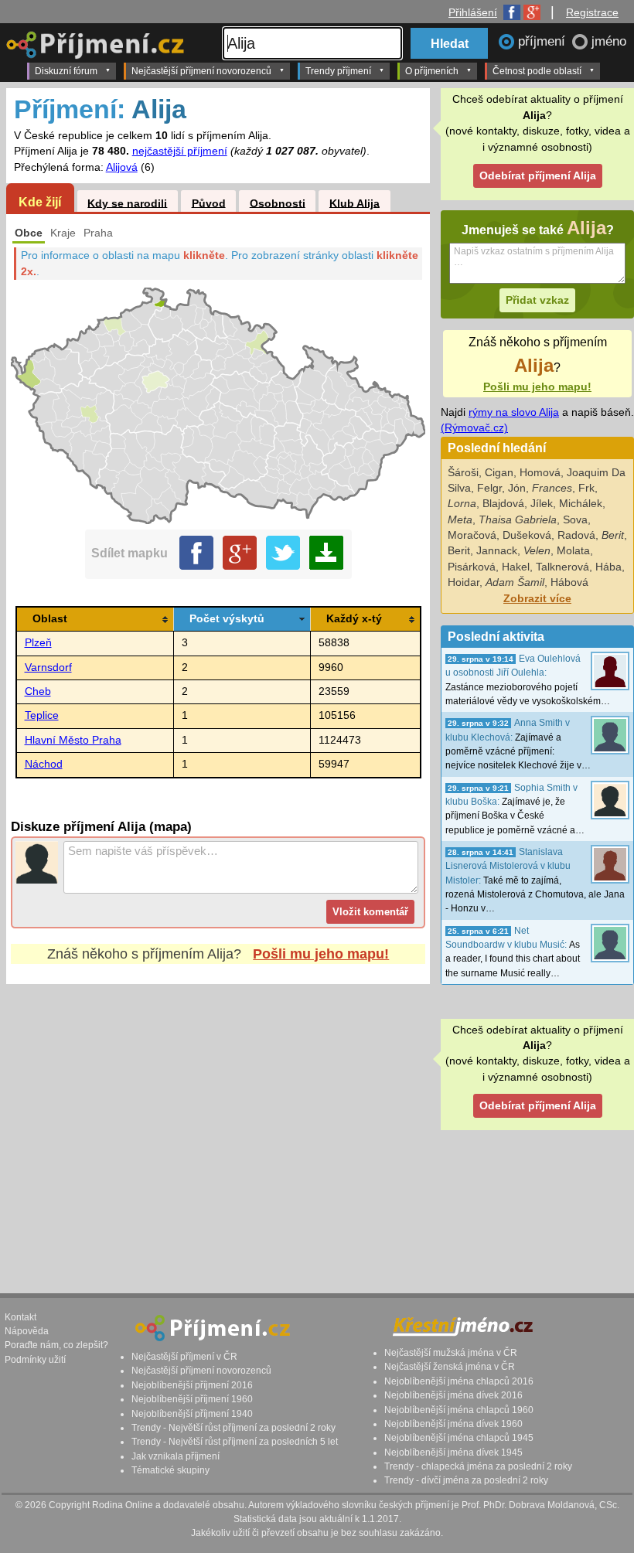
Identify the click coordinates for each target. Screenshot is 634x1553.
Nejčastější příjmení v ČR (184, 1356)
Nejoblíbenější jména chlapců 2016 (458, 1381)
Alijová (122, 167)
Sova (575, 520)
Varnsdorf (48, 667)
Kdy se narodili (127, 203)
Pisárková (472, 567)
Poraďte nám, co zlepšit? (56, 1345)
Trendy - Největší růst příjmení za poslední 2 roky (233, 1427)
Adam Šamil (515, 582)
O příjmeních (431, 71)
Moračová (472, 535)
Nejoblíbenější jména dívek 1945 (453, 1452)
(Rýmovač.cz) (474, 428)
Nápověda (27, 1331)
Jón (517, 488)
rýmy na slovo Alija (514, 412)
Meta (460, 520)
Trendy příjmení (338, 71)
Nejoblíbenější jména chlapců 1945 (458, 1437)
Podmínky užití (35, 1359)
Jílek (541, 503)
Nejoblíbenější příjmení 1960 (192, 1399)
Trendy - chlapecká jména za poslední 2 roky (478, 1466)
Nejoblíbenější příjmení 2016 (192, 1385)
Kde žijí (40, 202)
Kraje (63, 233)
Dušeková (527, 535)
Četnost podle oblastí (537, 71)
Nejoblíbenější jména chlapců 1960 (458, 1410)
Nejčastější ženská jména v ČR (449, 1366)
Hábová (569, 582)
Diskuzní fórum (66, 71)
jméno (608, 41)
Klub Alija (354, 203)
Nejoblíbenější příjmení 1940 (192, 1413)
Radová (576, 535)
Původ (209, 203)
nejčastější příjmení (179, 151)
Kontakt (20, 1317)
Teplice (42, 715)
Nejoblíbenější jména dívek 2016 (453, 1395)
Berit (613, 535)
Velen (536, 551)
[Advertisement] (218, 1124)
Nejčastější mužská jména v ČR (450, 1352)
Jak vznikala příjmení (175, 1456)
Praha (98, 233)
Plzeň (38, 643)
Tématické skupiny (170, 1470)
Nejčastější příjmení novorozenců (201, 71)
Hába (608, 567)
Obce (29, 233)
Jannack (496, 551)
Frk (586, 488)
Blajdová (503, 503)
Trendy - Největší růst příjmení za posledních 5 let (234, 1441)
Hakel (516, 567)
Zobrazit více (537, 599)
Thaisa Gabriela (518, 520)
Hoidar (463, 582)
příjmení (543, 41)
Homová (540, 473)
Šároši (463, 473)
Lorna (462, 503)
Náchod (44, 764)
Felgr (489, 488)
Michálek (580, 503)
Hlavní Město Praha (73, 740)
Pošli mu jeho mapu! (321, 954)
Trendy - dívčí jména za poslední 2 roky (466, 1480)
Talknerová (562, 567)
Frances (552, 488)
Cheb (38, 691)
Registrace (592, 12)
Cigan (499, 473)
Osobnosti (277, 203)
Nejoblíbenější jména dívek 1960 (453, 1423)
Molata (573, 551)
